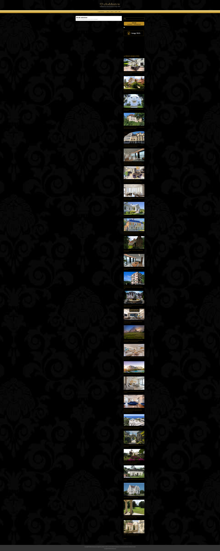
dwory (108, 11)
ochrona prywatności (124, 546)
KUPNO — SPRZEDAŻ (134, 23)
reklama (130, 546)
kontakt (134, 546)
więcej (125, 538)
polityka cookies (105, 546)
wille (119, 11)
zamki (116, 11)
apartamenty (101, 11)
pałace (112, 11)
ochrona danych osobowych (113, 546)
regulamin (99, 546)
